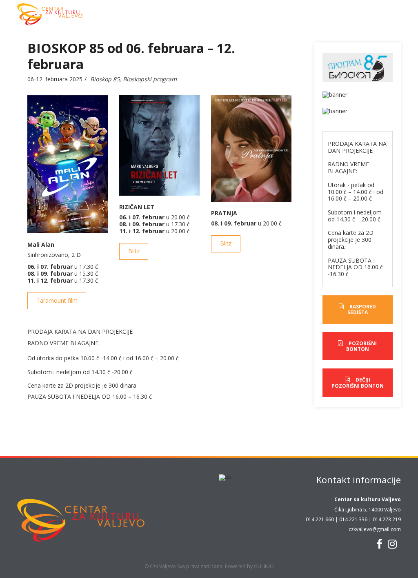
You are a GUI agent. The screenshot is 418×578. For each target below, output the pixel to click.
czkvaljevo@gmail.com (375, 529)
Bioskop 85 (105, 79)
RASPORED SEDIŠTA (361, 309)
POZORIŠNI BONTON (361, 346)
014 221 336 (353, 519)
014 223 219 (387, 519)
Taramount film (57, 300)
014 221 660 (320, 519)
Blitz (134, 251)
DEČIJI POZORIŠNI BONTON (357, 382)
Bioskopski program (150, 79)
